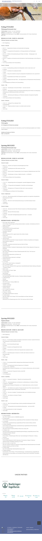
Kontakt (27, 527)
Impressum (31, 527)
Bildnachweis (36, 529)
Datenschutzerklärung (30, 529)
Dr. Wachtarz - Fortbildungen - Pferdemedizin (12, 1)
